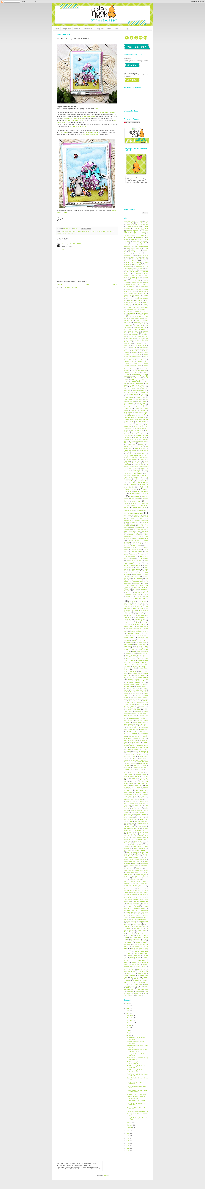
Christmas (134, 352)
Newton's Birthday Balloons (140, 681)
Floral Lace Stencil (131, 477)
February (130, 1125)
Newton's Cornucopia (134, 700)
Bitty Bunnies (65, 231)
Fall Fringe (141, 444)
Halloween (137, 515)
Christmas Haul (128, 361)
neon (133, 651)
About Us (77, 29)
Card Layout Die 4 (131, 338)
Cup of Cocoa (141, 403)
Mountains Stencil (141, 642)
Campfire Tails (128, 325)
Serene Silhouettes (137, 837)
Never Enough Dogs (143, 653)
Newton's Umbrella (143, 752)
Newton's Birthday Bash (135, 683)
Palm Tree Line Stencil (140, 765)
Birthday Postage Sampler (131, 295)
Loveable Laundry (140, 619)
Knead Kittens (136, 594)
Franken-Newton (134, 496)
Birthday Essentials (129, 286)
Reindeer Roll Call (128, 817)
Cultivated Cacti (128, 403)
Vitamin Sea (135, 962)
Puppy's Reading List (136, 810)
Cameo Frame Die (140, 324)
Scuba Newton (142, 826)
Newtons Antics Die (142, 754)
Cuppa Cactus (128, 408)
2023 (127, 1011)
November (130, 1018)
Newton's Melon (128, 724)
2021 (127, 1130)
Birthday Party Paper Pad (137, 293)
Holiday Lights (135, 571)
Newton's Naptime (131, 727)
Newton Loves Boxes (139, 666)
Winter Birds (138, 984)
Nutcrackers (127, 756)
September (130, 1023)
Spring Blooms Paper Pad (141, 901)
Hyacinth (144, 583)
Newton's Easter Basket (107, 231)
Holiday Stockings (137, 574)
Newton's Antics (143, 677)
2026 (127, 1003)
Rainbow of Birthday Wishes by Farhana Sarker (136, 1097)
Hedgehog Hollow (136, 551)
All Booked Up (142, 235)
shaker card (127, 841)
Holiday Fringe (142, 563)
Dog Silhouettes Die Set (136, 430)
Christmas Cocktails (135, 356)
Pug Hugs (139, 800)
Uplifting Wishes (135, 957)
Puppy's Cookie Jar (137, 808)
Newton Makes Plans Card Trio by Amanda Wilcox (137, 1090)
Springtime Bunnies (139, 908)
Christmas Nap (141, 361)
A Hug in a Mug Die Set (133, 226)
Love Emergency (142, 615)
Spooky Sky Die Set (141, 897)
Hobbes (133, 558)
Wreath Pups (137, 993)
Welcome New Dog (129, 969)
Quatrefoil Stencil (128, 814)
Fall (126, 444)
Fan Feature (129, 454)
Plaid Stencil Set (140, 791)
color (125, 392)
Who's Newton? (89, 29)
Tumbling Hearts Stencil (141, 953)
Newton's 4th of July (129, 677)
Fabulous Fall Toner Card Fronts (139, 441)
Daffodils (142, 410)
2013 (127, 1150)
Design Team (66, 29)
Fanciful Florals (141, 454)
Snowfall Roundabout (131, 876)
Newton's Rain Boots (135, 736)
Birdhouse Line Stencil (136, 282)
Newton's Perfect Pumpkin (136, 731)
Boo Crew (143, 309)
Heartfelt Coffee (137, 542)
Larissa (96, 108)
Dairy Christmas (139, 412)
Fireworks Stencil (133, 468)
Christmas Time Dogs (130, 368)
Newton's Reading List (130, 740)
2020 (127, 1133)
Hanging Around (129, 526)
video (125, 962)
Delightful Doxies (141, 421)
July (128, 1028)
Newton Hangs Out (137, 664)
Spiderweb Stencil (129, 888)
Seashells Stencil (140, 830)
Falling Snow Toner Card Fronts (139, 452)
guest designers (135, 513)
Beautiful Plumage (136, 275)
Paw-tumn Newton (141, 774)
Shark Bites (127, 843)
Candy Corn (139, 325)
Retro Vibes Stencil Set (141, 821)
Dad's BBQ (134, 410)
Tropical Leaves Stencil (141, 952)
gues (125, 513)
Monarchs (127, 641)
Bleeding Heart (128, 304)
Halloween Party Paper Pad (138, 518)
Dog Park (126, 430)
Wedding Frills (128, 968)
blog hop (138, 304)
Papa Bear (127, 767)
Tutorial (129, 955)
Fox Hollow (133, 484)
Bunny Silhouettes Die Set (136, 318)
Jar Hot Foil (137, 591)
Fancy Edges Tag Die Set (132, 455)
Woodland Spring (143, 989)
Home (57, 29)
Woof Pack (130, 991)
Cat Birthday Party (139, 342)
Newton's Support (133, 749)
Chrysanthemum (128, 376)
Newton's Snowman (140, 744)
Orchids (135, 758)
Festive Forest (136, 463)
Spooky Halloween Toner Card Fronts (139, 892)
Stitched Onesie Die (134, 914)
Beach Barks (139, 268)
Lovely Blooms (141, 621)
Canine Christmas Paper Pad (132, 331)
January (129, 1127)
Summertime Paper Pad (139, 919)
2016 (127, 1143)
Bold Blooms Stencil (132, 309)
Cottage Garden (129, 398)
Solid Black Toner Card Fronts (140, 883)
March (129, 1122)
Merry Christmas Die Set (139, 635)
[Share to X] (86, 229)
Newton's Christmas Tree (130, 699)
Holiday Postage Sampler (133, 572)
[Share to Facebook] (88, 229)
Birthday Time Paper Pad (141, 297)
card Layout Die (132, 336)
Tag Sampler (127, 928)
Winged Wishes (129, 975)
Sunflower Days (143, 921)
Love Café (131, 615)
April (128, 1035)
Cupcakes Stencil (141, 406)
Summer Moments (136, 917)
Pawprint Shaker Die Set (131, 776)
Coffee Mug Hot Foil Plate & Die (132, 388)
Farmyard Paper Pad (131, 459)
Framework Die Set (139, 494)
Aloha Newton (128, 237)
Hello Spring (143, 553)
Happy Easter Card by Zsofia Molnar (137, 1111)
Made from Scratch (139, 624)
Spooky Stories (128, 899)
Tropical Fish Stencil (140, 950)
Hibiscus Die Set (144, 554)
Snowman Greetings (135, 879)
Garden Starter (144, 503)
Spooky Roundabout (143, 894)
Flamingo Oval (132, 472)
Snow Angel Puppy (129, 868)
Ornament (126, 760)
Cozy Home (139, 399)
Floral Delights (132, 475)
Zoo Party (138, 995)
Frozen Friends (136, 502)
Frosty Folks (137, 500)
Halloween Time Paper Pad (133, 522)
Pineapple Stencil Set (135, 789)
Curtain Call (139, 408)
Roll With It (126, 823)
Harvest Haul (127, 536)
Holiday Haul (139, 567)
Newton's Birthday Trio (142, 686)
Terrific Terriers (142, 930)
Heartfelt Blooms (133, 540)
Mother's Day (129, 642)
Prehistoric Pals (128, 800)
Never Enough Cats (131, 653)
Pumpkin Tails (133, 803)
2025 (127, 1006)
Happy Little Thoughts (133, 533)
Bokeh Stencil (144, 307)
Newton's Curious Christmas (134, 706)
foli (127, 482)
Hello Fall (133, 553)
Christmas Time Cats (139, 367)
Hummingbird (136, 583)
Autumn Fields (138, 244)
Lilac (145, 605)
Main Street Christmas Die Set (133, 628)
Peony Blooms (144, 778)
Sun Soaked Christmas (130, 921)
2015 (127, 1145)
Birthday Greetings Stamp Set (141, 288)
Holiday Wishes (134, 576)
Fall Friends (132, 445)
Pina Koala (137, 787)
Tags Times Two (138, 928)
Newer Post (60, 284)
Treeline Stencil (135, 946)
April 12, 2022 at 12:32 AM (74, 244)
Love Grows (127, 617)
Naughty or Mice (143, 650)
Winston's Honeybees (139, 980)
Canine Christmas (139, 329)
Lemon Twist (127, 603)
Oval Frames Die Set (72, 233)
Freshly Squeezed (135, 498)
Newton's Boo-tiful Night (138, 690)
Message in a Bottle (129, 637)
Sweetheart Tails (141, 926)
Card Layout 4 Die (134, 333)
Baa (136, 255)
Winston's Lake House (130, 982)
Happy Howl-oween (142, 531)
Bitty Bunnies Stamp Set (107, 112)
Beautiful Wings (134, 277)
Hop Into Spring (137, 578)
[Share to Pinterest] (90, 229)
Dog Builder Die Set (139, 426)
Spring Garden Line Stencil (133, 903)
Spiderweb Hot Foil (129, 887)
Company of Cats (133, 392)
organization (143, 758)
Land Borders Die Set (91, 132)
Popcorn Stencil (142, 794)
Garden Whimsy (130, 505)
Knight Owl (145, 594)
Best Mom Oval (135, 280)
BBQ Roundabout (139, 266)
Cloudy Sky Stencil (138, 380)
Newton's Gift (137, 711)
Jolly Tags (145, 591)
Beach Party (133, 270)
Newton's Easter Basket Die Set (74, 120)
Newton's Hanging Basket (139, 713)
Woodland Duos (142, 988)
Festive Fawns (137, 461)
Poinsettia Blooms (140, 792)
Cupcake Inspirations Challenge (134, 405)
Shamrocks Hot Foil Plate (140, 841)
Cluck (125, 381)
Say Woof (130, 825)
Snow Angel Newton (141, 867)
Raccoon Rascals (140, 814)
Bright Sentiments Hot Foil (135, 315)
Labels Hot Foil (140, 596)
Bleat (144, 302)
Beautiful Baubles (144, 270)
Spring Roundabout (133, 907)
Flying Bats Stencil (142, 481)
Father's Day (143, 459)
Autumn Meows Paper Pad (134, 248)
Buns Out (137, 320)
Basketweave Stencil (139, 264)
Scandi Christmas (141, 825)
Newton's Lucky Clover (139, 722)
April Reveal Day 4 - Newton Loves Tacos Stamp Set (137, 1062)
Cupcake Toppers (128, 406)
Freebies (118, 29)
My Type (139, 646)
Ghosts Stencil (128, 509)
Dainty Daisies (128, 412)
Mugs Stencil (128, 644)
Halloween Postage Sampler (141, 520)
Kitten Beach (127, 594)
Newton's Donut (144, 708)
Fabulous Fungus (143, 443)
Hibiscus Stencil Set (131, 556)
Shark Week (133, 844)
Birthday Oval (133, 291)
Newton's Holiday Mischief (137, 718)
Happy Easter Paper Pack (140, 529)
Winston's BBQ (135, 977)
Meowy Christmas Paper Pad (139, 632)
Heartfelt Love (137, 547)
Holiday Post (145, 571)
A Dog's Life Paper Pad (142, 224)
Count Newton (141, 398)
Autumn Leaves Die (142, 246)
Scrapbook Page (129, 826)
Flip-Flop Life (127, 473)
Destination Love (128, 424)
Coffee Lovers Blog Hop (137, 387)
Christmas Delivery (135, 358)
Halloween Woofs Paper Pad (138, 524)
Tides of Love (129, 935)
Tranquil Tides (128, 943)
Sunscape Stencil (133, 923)
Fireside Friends (134, 466)
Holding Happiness (142, 558)
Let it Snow (137, 603)
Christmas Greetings (140, 359)
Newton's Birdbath (133, 679)
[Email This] (82, 229)
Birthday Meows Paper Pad (133, 289)
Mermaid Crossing (133, 633)
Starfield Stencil (130, 912)
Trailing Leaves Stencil (137, 941)
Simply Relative (136, 846)
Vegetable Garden (128, 960)
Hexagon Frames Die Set (130, 554)
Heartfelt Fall (137, 544)
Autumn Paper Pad (135, 252)
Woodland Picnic (129, 989)
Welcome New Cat (141, 968)
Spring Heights (135, 905)
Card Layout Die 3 (143, 336)
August (129, 1025)
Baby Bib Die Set (143, 255)
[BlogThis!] (84, 229)
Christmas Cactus (136, 354)
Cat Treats (126, 347)
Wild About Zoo (143, 971)
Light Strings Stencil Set (136, 605)
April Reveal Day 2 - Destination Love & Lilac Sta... (136, 1070)
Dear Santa (144, 415)
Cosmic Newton (141, 396)
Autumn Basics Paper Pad (138, 243)
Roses (133, 823)
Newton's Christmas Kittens (139, 697)
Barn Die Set (145, 261)
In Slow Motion (129, 585)
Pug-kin (146, 799)
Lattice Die (132, 601)
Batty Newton (128, 266)
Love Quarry (127, 619)
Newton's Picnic (144, 733)
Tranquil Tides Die (140, 943)
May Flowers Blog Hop (135, 630)
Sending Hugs (131, 834)
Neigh (128, 651)
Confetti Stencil (133, 394)
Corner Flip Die (130, 396)
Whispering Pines (129, 971)
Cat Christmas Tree (139, 343)
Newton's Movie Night (130, 726)
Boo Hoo (126, 311)
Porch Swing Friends (130, 796)
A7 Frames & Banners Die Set (136, 231)
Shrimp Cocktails (143, 844)
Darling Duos (144, 414)
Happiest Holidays (141, 525)
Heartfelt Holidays (135, 545)
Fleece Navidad (142, 472)
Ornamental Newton (129, 761)
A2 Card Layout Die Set (133, 230)
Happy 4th (126, 527)
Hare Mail (144, 534)
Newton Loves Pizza (140, 670)
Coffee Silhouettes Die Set (139, 390)
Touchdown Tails (135, 939)
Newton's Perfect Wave (131, 733)
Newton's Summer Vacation (139, 747)
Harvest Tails (137, 536)
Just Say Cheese (140, 593)
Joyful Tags (129, 592)
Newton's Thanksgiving (141, 751)
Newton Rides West (135, 673)
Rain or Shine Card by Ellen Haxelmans (135, 1082)
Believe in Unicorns (136, 279)
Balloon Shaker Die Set (133, 257)
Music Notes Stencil (140, 644)
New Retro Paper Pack (132, 655)
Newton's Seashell (135, 742)
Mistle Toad (132, 639)
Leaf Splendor (142, 601)
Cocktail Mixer (135, 381)
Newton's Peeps (61, 233)
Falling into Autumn (130, 450)
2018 (127, 1138)
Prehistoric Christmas (140, 798)
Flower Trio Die (128, 481)
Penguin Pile (134, 778)
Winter (130, 984)
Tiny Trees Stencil (136, 937)
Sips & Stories (128, 850)
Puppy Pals (138, 805)
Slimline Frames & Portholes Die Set (136, 855)
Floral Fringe (142, 475)
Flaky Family (136, 470)
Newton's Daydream (130, 708)
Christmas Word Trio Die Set (139, 374)
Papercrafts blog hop (140, 767)
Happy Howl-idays (129, 531)
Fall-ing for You (140, 448)
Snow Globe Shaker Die (134, 872)
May (128, 1033)
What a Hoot (141, 970)
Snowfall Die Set (141, 874)
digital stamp (139, 424)
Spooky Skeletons (128, 897)
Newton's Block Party (133, 688)
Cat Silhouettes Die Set (139, 345)
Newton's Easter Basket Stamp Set (73, 118)
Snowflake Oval (137, 878)
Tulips (128, 953)
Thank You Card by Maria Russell (136, 1094)
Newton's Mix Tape (140, 724)
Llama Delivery (137, 606)
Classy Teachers (136, 378)
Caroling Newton (134, 340)
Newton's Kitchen (128, 720)
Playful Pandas (128, 792)
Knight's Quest (129, 596)
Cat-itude (133, 347)
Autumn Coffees (128, 244)
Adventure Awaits (139, 234)
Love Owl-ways (140, 617)
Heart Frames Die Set (140, 538)
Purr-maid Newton (138, 812)
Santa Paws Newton (142, 823)
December (130, 1015)
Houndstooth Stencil (137, 581)
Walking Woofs (136, 964)
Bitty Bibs (130, 300)
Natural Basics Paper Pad (139, 648)
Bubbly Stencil (136, 316)
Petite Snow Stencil (136, 785)
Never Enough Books (142, 651)
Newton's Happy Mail (130, 715)
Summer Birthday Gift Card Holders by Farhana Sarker (137, 1050)
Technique (132, 930)
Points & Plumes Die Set (130, 794)
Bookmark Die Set (139, 311)
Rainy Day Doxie (142, 816)
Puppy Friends (142, 803)
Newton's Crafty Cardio (142, 702)
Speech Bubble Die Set (135, 885)
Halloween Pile (127, 520)
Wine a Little (142, 973)
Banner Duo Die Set (138, 259)
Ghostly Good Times (139, 507)
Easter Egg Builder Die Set (140, 432)
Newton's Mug (144, 726)
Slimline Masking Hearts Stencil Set (133, 861)
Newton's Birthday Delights (131, 684)
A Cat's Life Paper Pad (142, 223)
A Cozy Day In (130, 224)
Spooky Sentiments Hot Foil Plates (136, 896)
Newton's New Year (133, 729)
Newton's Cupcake (141, 704)
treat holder (127, 944)
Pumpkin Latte (130, 801)
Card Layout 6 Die (133, 334)
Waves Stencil (140, 966)
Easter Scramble (128, 435)
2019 (127, 1136)
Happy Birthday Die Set (137, 527)
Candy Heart (127, 329)
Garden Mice (134, 503)
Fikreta (64, 244)
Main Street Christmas (142, 626)
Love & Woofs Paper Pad (140, 612)
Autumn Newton (136, 250)
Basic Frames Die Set (133, 263)
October (129, 1020)
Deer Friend (129, 421)
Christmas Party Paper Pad (132, 363)
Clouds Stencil (63, 132)
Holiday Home (135, 569)
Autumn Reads (138, 253)
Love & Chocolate (137, 608)
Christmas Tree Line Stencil (139, 370)
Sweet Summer (137, 925)
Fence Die (127, 461)
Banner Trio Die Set (130, 261)
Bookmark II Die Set (129, 313)
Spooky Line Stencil (130, 894)
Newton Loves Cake (130, 668)
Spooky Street (138, 899)
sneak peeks (130, 867)
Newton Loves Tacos (130, 672)
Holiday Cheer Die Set (134, 560)
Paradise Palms (128, 769)
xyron (145, 993)
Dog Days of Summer (140, 428)
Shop (126, 29)
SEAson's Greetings (142, 832)
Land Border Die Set (95, 231)
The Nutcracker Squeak (142, 933)
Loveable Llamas (129, 621)
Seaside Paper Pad (129, 832)
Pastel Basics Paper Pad (134, 771)
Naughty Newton (129, 650)
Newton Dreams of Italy (133, 658)
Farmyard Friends (143, 457)
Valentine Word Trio (141, 959)
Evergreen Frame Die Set (131, 439)
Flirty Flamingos (137, 473)
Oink (134, 756)
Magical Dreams (128, 626)
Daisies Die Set (134, 414)
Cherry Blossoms (136, 351)
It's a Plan (135, 589)
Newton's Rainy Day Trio (139, 738)
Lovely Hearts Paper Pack (131, 622)
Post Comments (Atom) (71, 287)
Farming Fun (133, 457)
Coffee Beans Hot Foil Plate (135, 383)
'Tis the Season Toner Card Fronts (133, 221)
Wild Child (130, 973)
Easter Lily (127, 433)
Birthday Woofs (130, 298)
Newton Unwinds (140, 675)
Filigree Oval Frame (138, 464)
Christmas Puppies (136, 365)
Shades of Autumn (140, 839)
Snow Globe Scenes (142, 870)
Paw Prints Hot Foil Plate (136, 772)
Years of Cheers (128, 995)
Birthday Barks (142, 284)
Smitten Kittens (134, 865)
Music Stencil (128, 646)
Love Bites (140, 613)
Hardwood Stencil (133, 534)
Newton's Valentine (130, 754)
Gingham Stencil (129, 511)
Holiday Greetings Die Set (132, 565)
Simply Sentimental (139, 848)
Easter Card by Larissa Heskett (136, 1101)
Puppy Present (137, 807)
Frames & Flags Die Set (90, 134)
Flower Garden (140, 479)
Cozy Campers (128, 399)
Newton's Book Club (130, 692)
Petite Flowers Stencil (137, 781)
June (128, 1030)
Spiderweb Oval (141, 887)
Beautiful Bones (137, 273)
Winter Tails (134, 986)
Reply (63, 249)
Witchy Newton (130, 988)
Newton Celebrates (129, 657)
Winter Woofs (144, 986)
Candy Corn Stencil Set (140, 327)
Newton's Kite (138, 720)
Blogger (106, 1175)
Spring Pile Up (144, 905)
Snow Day (139, 868)
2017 (127, 1140)
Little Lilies (127, 606)
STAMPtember (144, 910)
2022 (127, 1013)
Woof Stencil (139, 991)
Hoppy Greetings (136, 579)
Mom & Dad (142, 639)
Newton (144, 655)
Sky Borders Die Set (141, 850)
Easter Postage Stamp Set (139, 433)
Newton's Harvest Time (136, 717)
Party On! (140, 769)
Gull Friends (127, 515)
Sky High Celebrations (133, 852)
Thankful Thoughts (129, 932)
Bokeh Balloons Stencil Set (139, 306)
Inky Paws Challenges (104, 29)
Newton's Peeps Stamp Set (78, 126)
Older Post (114, 284)
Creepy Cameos (141, 401)
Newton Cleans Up (143, 657)
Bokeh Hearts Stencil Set (131, 307)
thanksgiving (131, 933)
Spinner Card (142, 888)
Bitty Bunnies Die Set (88, 116)
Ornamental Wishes (143, 762)
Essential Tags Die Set (139, 437)
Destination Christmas (140, 423)
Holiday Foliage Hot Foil (136, 562)
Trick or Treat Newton (136, 948)
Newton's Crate (130, 704)
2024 (127, 1008)
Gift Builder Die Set (140, 509)
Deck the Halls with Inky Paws (134, 417)
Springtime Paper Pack (131, 910)
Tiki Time (138, 935)
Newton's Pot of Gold (131, 735)
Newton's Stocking (129, 745)
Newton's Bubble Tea (136, 693)
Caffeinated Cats (138, 322)
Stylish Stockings (135, 915)
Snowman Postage (135, 881)
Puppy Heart (127, 805)
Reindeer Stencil (139, 817)
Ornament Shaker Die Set (138, 760)
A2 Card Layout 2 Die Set (140, 228)
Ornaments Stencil (132, 763)
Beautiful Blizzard (132, 272)
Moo (134, 641)
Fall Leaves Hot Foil (137, 446)
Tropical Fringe (128, 951)
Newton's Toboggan (132, 752)
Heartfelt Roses (136, 549)
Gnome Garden (141, 511)
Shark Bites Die (138, 843)
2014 (127, 1148)
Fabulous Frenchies (130, 443)
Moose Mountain (144, 640)
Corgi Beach (144, 394)
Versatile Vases (140, 961)
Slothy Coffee (135, 863)
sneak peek (144, 865)
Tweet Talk (137, 955)
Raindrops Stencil (129, 816)
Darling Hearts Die (132, 416)
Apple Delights (140, 237)
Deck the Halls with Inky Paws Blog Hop (136, 419)
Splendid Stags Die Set (132, 890)
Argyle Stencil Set (136, 239)
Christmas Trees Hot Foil (131, 372)
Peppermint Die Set (132, 780)
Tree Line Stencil (136, 944)
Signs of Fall (127, 846)
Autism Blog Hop (137, 241)
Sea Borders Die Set (131, 828)
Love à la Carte (129, 614)
